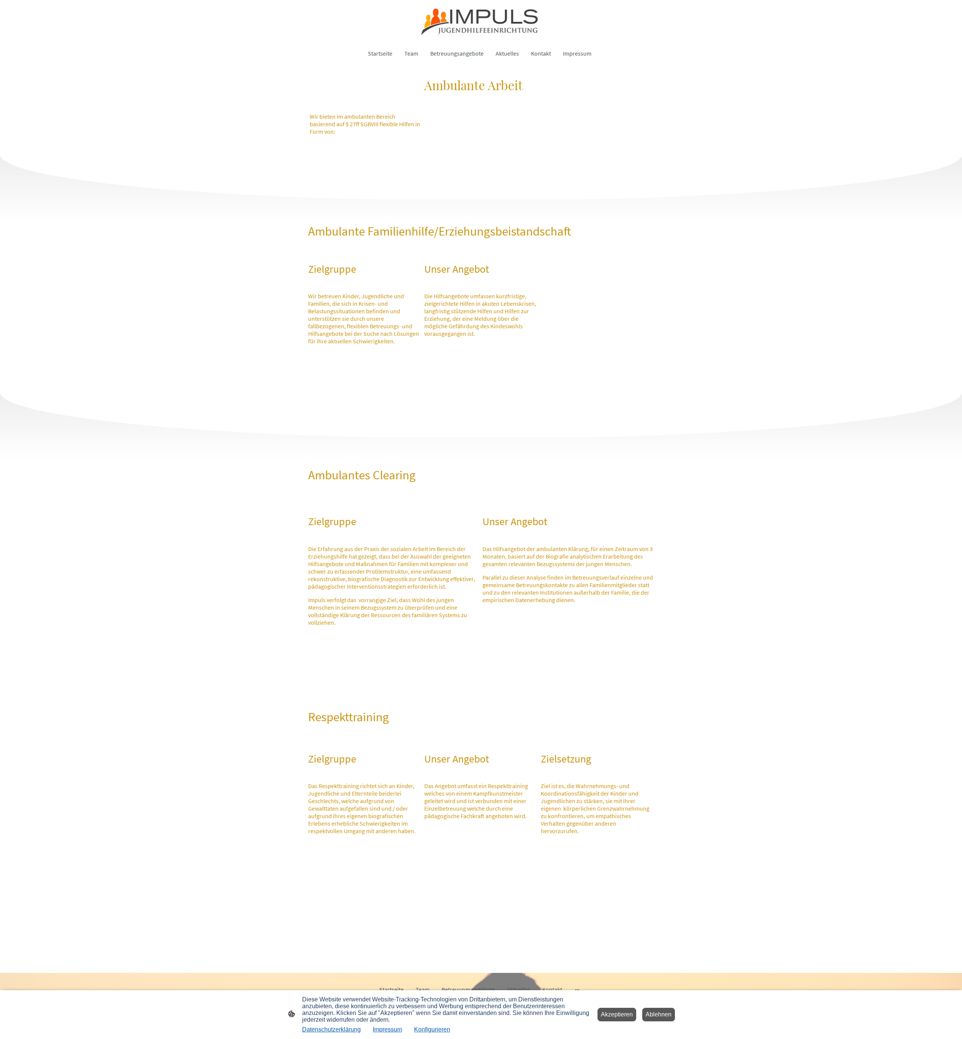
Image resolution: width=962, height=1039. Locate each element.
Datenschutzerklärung (331, 1029)
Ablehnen (659, 1014)
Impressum (387, 1029)
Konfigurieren (432, 1029)
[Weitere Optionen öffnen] (577, 989)
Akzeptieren (617, 1014)
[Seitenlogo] (481, 21)
